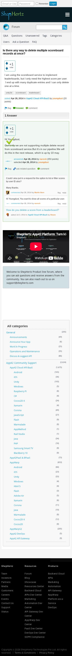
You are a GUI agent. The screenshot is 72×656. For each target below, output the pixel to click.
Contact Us (7, 603)
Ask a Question (21, 41)
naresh (43, 159)
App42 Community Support (21, 362)
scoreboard (21, 93)
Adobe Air (19, 495)
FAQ (34, 41)
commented (15, 192)
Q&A (5, 35)
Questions (16, 35)
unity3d (9, 93)
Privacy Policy (46, 652)
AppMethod (20, 429)
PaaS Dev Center (33, 628)
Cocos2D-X (19, 400)
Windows (18, 386)
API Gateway (55, 590)
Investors (6, 578)
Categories (56, 35)
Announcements (18, 337)
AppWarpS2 (16, 528)
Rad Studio (19, 434)
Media (4, 586)
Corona (17, 410)
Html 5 (17, 486)
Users (6, 41)
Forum (16, 26)
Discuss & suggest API (21, 356)
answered (18, 159)
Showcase (30, 582)
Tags (44, 35)
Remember (43, 4)
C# (15, 396)
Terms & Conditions (25, 652)
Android (18, 372)
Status (4, 611)
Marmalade (20, 424)
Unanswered (32, 35)
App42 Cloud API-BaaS (37, 98)
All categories (17, 326)
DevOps (52, 607)
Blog (27, 578)
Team (4, 573)
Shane (53, 215)
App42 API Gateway (20, 538)
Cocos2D (18, 524)
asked (7, 98)
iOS (15, 377)
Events (5, 599)
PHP (16, 443)
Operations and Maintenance (25, 351)
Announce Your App (20, 341)
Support (5, 607)
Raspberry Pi (20, 391)
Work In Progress (18, 346)
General (10, 332)
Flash (16, 419)
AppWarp (14, 462)
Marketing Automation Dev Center (33, 603)
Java (16, 438)
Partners (5, 582)
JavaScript (19, 415)
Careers (5, 594)
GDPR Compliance (34, 637)
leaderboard (34, 93)
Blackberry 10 (20, 453)
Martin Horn (39, 192)
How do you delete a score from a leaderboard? (32, 210)
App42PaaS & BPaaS (20, 457)
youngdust (57, 98)
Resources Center (34, 586)
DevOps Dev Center (35, 632)
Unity (16, 381)
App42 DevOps (17, 533)
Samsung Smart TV (23, 448)
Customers (7, 590)
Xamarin (18, 405)
